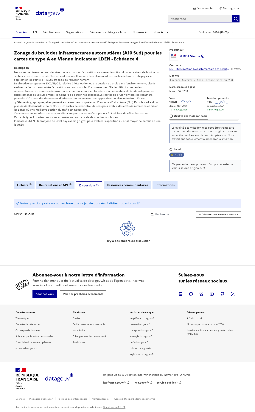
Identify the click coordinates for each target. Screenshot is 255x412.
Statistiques (79, 342)
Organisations (74, 32)
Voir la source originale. (187, 168)
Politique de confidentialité (72, 399)
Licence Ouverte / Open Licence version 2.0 (201, 80)
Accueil (18, 42)
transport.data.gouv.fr (142, 330)
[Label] (171, 150)
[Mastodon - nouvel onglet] (191, 294)
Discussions (89, 185)
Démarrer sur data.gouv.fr (105, 32)
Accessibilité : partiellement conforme (134, 399)
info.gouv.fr (141, 383)
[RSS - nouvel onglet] (233, 294)
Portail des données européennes (33, 342)
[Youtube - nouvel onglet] (212, 294)
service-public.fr (167, 383)
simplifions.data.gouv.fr (142, 318)
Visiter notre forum (122, 203)
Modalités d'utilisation (41, 399)
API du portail (194, 318)
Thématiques (22, 318)
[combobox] (204, 18)
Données (21, 32)
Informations (165, 185)
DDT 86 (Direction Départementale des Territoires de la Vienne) (199, 69)
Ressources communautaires (127, 185)
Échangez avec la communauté (89, 336)
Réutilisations (51, 32)
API (35, 32)
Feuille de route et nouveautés (89, 324)
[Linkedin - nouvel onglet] (180, 294)
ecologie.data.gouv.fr (141, 336)
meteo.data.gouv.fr (140, 324)
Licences (20, 399)
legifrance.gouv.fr (114, 383)
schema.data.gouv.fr (26, 348)
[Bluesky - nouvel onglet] (201, 294)
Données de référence (27, 324)
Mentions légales (100, 399)
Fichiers (24, 185)
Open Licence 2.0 (112, 407)
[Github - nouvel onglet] (222, 294)
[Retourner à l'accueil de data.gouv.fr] (50, 13)
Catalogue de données (27, 330)
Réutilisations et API (55, 185)
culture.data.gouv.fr (140, 348)
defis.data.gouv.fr (139, 342)
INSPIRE (178, 154)
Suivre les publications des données (34, 336)
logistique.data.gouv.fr (142, 354)
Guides (76, 318)
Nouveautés (140, 32)
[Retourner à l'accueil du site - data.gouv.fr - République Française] (59, 378)
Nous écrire (160, 32)
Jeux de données (35, 42)
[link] (203, 8)
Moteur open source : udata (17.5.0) (205, 324)
